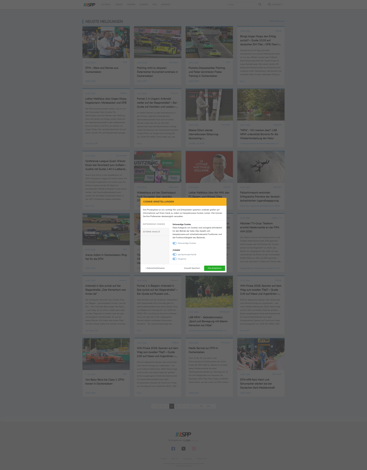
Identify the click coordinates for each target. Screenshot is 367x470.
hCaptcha (182, 258)
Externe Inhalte (151, 232)
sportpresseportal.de (187, 254)
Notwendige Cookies (154, 224)
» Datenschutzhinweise (155, 268)
